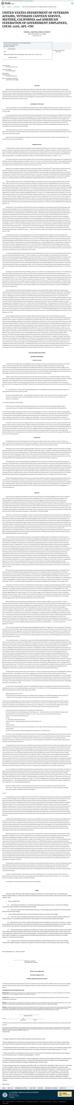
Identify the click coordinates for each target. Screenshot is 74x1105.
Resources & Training (51, 1088)
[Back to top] (70, 1101)
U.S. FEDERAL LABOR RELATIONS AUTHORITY (24, 1092)
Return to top (5, 1084)
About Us (10, 1088)
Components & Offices (21, 1088)
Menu (72, 3)
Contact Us (63, 1088)
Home (3, 7)
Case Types (32, 1088)
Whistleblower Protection (32, 1101)
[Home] (2, 3)
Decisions (9, 7)
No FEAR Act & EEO (20, 1101)
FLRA (9, 3)
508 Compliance (62, 1101)
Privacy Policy (5, 1103)
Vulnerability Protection (45, 1101)
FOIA (3, 1101)
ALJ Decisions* (16, 7)
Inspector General (10, 1101)
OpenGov (55, 1101)
